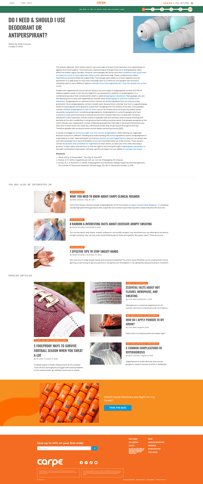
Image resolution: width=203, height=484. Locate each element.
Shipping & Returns (129, 479)
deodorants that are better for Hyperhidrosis (81, 144)
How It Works (133, 439)
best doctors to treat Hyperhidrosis (110, 138)
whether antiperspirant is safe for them (79, 110)
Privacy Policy (140, 479)
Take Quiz (26, 3)
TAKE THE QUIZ (117, 408)
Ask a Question (133, 442)
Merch (150, 439)
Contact (131, 445)
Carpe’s (133, 205)
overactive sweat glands (66, 115)
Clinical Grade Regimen (147, 205)
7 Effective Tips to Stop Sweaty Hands (94, 251)
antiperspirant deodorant (114, 96)
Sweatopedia (152, 445)
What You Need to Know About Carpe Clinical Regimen (104, 196)
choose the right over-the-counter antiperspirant (96, 133)
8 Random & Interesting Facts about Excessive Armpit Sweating (111, 224)
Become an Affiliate (154, 449)
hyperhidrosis (62, 78)
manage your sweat (133, 149)
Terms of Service (161, 479)
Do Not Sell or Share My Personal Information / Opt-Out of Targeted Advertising (136, 451)
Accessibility (150, 479)
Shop (11, 3)
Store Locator (152, 452)
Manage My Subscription (156, 442)
